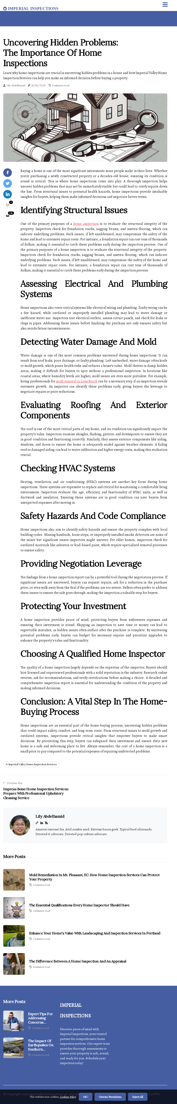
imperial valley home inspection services (32, 764)
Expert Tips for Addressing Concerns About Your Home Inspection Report (40, 1018)
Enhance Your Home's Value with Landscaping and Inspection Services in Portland (94, 933)
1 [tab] (85, 156)
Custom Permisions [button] (110, 1097)
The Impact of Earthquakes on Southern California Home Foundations (40, 1045)
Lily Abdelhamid (16, 85)
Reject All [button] (137, 1097)
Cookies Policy (67, 1097)
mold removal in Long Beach (76, 381)
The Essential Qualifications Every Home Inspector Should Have (79, 905)
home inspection (86, 223)
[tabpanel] (85, 127)
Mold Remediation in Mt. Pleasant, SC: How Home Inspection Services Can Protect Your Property (94, 877)
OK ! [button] (85, 1097)
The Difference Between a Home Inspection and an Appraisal (77, 961)
